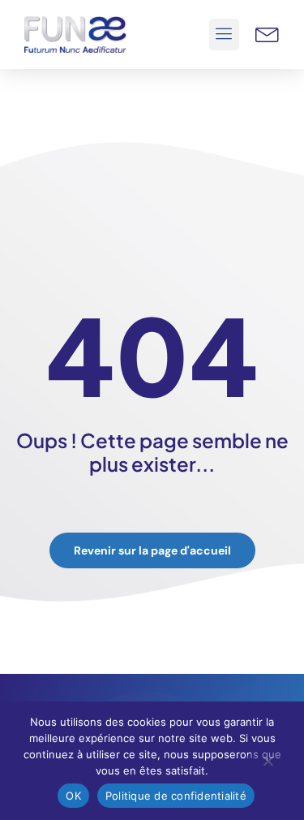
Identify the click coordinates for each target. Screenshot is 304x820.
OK (73, 795)
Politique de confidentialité (175, 795)
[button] (224, 35)
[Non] (267, 765)
